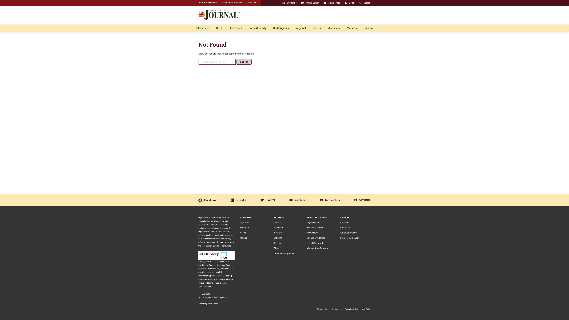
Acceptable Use (351, 309)
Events (317, 28)
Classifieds (202, 28)
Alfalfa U (278, 233)
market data (222, 261)
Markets (352, 28)
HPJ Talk (252, 2)
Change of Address (316, 238)
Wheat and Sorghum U (284, 253)
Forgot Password (315, 243)
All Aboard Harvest (208, 2)
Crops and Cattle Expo (232, 2)
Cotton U (278, 238)
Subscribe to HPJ (315, 227)
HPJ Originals (281, 28)
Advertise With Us (348, 233)
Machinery (333, 28)
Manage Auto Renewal (317, 248)
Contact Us (345, 227)
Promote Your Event (349, 238)
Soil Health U (279, 227)
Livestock (236, 28)
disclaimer (206, 286)
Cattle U (277, 222)
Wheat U (277, 248)
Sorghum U (279, 243)
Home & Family (257, 28)
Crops (219, 28)
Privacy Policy (337, 309)
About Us (344, 222)
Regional (300, 28)
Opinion (368, 28)
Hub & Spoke (212, 304)
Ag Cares (244, 222)
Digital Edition (313, 222)
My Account (312, 233)
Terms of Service (324, 309)
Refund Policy (365, 309)
